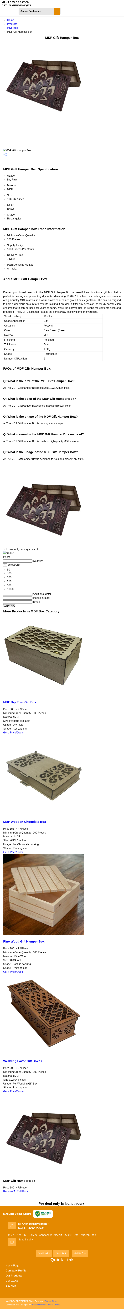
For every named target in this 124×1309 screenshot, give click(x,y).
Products (12, 24)
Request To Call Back (15, 1191)
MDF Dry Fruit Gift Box (19, 702)
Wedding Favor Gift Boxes (22, 1061)
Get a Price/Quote (13, 732)
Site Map (11, 1285)
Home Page (12, 1265)
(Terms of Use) (51, 1301)
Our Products (14, 1275)
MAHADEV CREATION (16, 4)
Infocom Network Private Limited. (46, 1305)
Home (10, 20)
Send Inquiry (25, 1239)
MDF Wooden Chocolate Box (24, 821)
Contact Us (12, 1280)
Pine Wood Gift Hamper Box (24, 941)
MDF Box (12, 27)
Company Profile (16, 1270)
